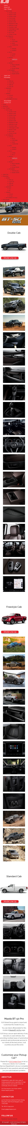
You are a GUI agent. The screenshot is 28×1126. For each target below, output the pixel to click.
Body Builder (7, 100)
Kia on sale (11, 32)
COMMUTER (15, 45)
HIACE (13, 43)
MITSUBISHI (12, 70)
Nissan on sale (12, 14)
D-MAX (13, 54)
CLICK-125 (11, 82)
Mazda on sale (12, 30)
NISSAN (11, 63)
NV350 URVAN (15, 68)
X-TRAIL (14, 66)
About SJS (7, 7)
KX (9, 91)
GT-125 (10, 97)
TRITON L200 (15, 72)
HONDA (8, 79)
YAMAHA (8, 93)
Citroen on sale (12, 34)
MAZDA (11, 57)
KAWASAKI (8, 88)
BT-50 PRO (14, 59)
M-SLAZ (11, 95)
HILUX (13, 39)
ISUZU (10, 52)
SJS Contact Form (15, 1061)
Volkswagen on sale (14, 29)
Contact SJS (7, 102)
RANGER (14, 48)
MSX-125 (11, 81)
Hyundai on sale (13, 27)
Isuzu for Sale (12, 20)
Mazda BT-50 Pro (15, 1030)
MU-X (13, 55)
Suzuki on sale (12, 21)
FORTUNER (14, 41)
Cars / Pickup (7, 9)
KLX (10, 90)
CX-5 (13, 61)
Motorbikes (7, 77)
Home (5, 5)
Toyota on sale (12, 12)
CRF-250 (11, 86)
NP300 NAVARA (16, 64)
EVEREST (14, 50)
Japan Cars (7, 75)
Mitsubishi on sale (13, 23)
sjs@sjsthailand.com (10, 1109)
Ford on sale (12, 18)
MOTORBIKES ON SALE (11, 99)
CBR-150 (11, 84)
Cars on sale (9, 11)
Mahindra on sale (13, 25)
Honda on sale (12, 16)
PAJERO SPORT (15, 73)
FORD (10, 46)
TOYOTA (11, 38)
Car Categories (9, 36)
